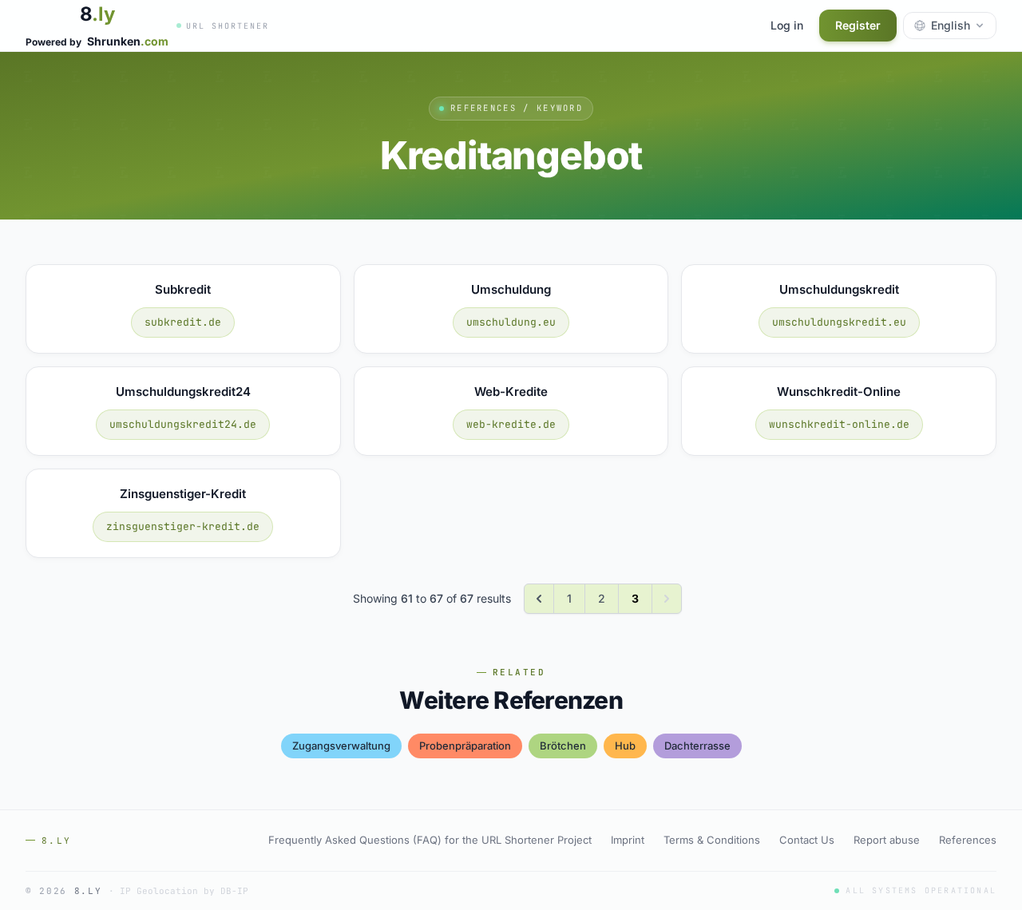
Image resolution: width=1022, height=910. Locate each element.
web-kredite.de (511, 424)
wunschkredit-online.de (839, 424)
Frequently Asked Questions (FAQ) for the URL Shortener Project (430, 839)
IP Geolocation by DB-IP (184, 890)
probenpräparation (465, 745)
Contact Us (806, 839)
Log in (786, 25)
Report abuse (887, 839)
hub (625, 745)
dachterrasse (697, 745)
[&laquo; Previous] (539, 599)
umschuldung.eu (511, 322)
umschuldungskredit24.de (182, 424)
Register (858, 25)
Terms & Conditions (712, 839)
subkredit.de (183, 322)
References (967, 839)
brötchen (563, 745)
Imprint (627, 839)
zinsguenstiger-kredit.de (182, 526)
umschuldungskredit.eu (839, 322)
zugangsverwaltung (341, 745)
